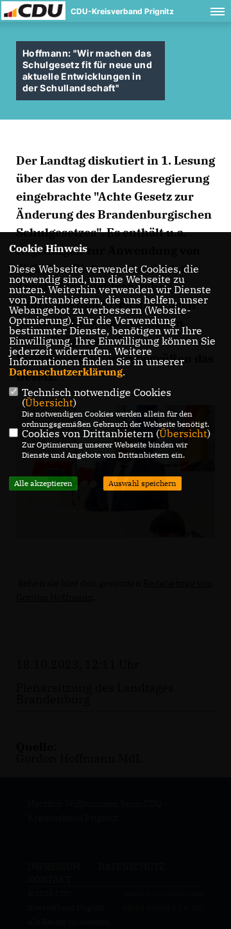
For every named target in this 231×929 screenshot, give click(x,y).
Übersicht (49, 402)
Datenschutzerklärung (66, 371)
